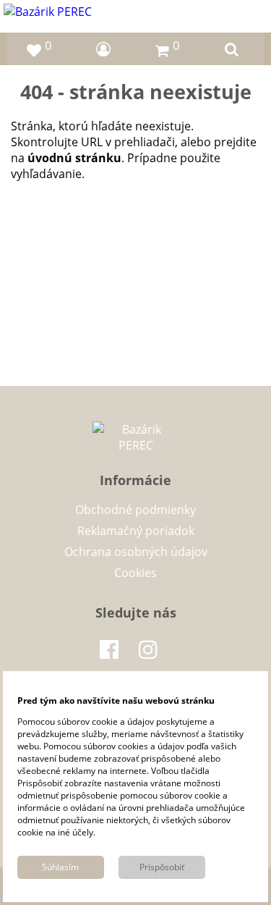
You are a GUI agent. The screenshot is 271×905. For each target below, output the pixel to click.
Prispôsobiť (161, 867)
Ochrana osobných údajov (135, 552)
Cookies (135, 573)
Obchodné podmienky (135, 510)
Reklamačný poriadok (135, 531)
